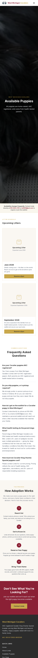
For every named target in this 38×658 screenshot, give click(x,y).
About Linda (6, 651)
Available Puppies (8, 654)
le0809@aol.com (27, 208)
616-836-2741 (14, 208)
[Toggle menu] (34, 3)
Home (4, 647)
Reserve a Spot (19, 276)
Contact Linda (19, 606)
